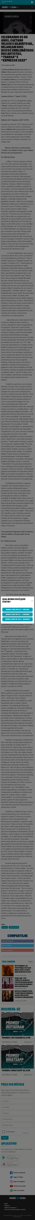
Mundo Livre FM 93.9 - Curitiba (17, 610)
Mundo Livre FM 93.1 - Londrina (17, 614)
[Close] (32, 601)
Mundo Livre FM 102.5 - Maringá (17, 619)
